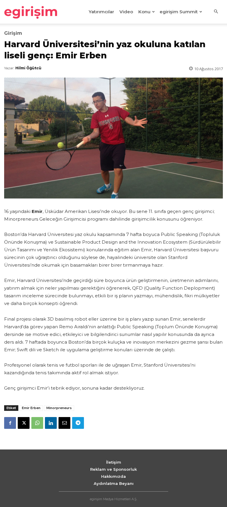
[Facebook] (10, 423)
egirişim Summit (179, 11)
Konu (144, 11)
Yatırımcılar (101, 11)
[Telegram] (78, 423)
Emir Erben (31, 408)
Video (126, 11)
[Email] (64, 423)
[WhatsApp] (37, 423)
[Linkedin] (51, 423)
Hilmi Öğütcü (28, 68)
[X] (24, 423)
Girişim (13, 33)
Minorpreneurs (59, 408)
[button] (216, 11)
